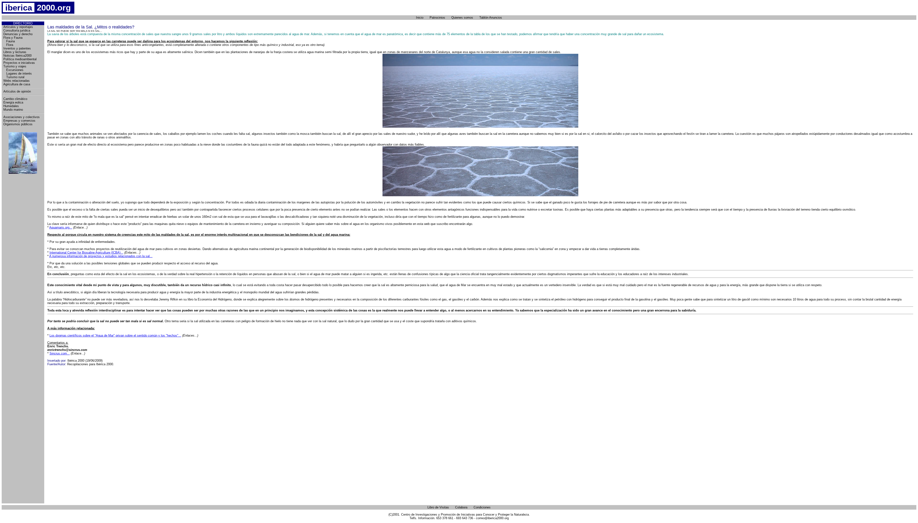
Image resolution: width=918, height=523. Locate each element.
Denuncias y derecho (18, 34)
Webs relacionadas (16, 80)
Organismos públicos (18, 124)
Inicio (419, 17)
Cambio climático (15, 99)
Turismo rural (13, 77)
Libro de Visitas (438, 507)
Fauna (9, 41)
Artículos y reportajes (18, 27)
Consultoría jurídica (16, 30)
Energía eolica (13, 102)
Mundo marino (13, 109)
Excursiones (13, 70)
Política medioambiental (20, 59)
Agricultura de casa (16, 84)
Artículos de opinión (17, 91)
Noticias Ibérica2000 (17, 55)
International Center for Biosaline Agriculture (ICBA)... (86, 252)
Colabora (461, 507)
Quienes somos (462, 17)
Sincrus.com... (59, 353)
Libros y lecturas (14, 52)
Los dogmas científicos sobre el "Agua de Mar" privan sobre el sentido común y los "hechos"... (115, 335)
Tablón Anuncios (490, 17)
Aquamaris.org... (60, 227)
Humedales (11, 106)
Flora (8, 45)
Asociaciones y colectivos (21, 117)
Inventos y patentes (17, 48)
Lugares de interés (17, 73)
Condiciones (482, 507)
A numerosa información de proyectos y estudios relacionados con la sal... (101, 256)
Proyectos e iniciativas (19, 63)
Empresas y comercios (19, 120)
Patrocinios (437, 17)
